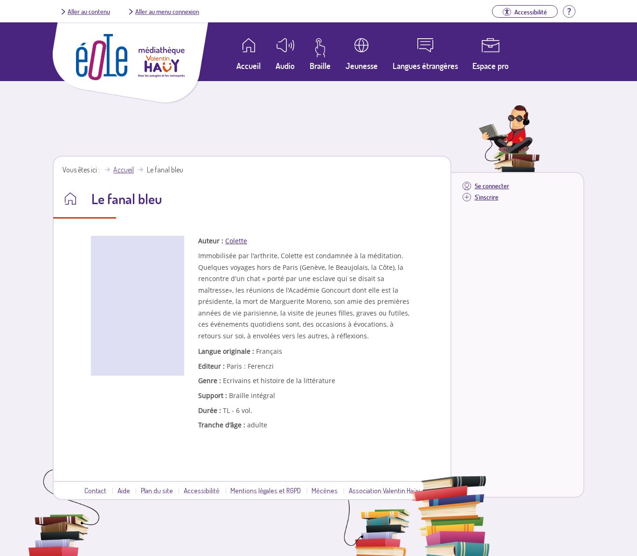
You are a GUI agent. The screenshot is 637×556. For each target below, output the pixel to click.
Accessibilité (202, 490)
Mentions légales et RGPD (265, 490)
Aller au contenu (89, 11)
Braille (320, 66)
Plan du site (157, 490)
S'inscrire (487, 197)
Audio (285, 66)
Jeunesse (362, 66)
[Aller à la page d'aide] (569, 10)
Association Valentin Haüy (384, 490)
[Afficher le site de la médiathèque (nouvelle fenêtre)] (161, 74)
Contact (95, 490)
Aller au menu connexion (167, 11)
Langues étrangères (425, 66)
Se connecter (492, 186)
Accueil (123, 169)
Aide (124, 490)
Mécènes (325, 490)
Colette (236, 240)
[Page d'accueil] (101, 77)
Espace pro (490, 66)
